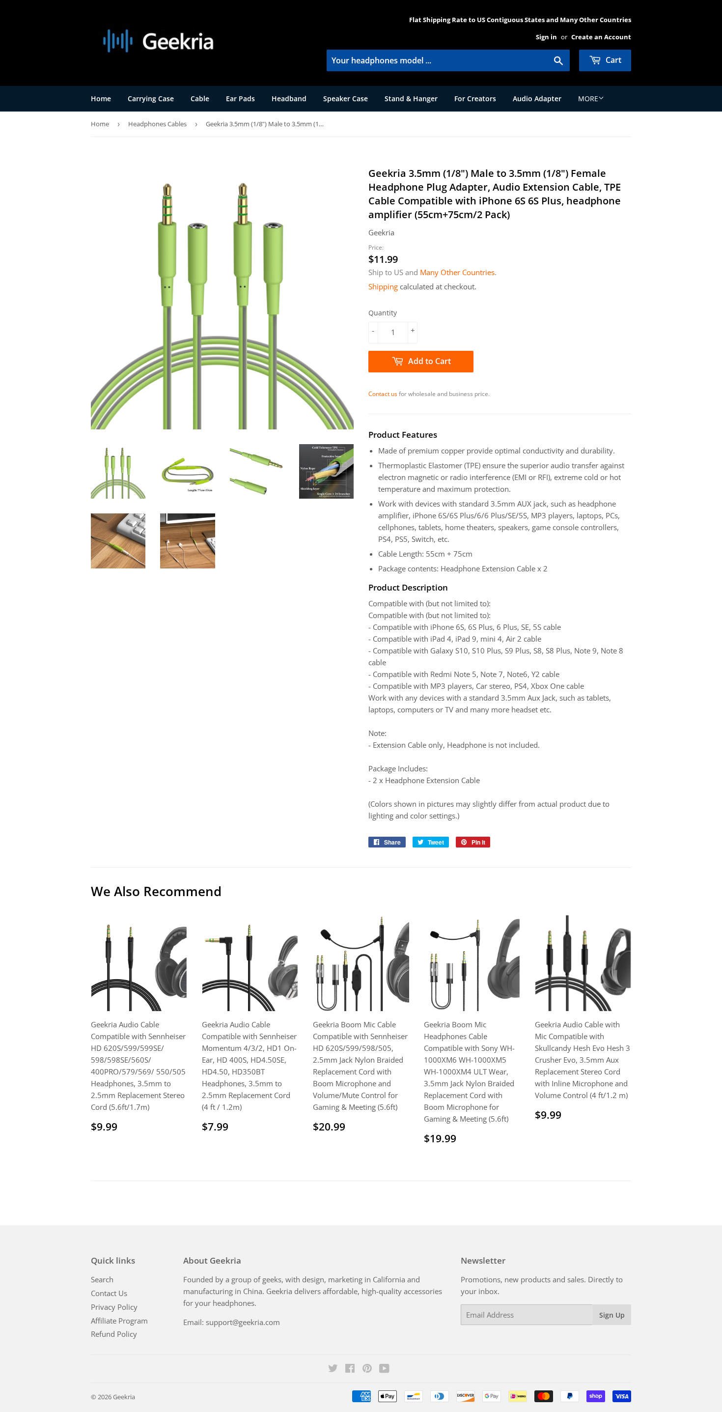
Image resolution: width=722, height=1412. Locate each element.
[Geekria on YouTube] (384, 1369)
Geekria (124, 1396)
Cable (200, 98)
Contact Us (109, 1293)
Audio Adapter (537, 98)
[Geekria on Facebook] (350, 1369)
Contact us (382, 394)
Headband (289, 98)
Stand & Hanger (411, 98)
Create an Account (601, 36)
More (588, 98)
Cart (612, 60)
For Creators (475, 98)
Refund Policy (114, 1334)
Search (102, 1279)
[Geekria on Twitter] (333, 1369)
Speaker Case (345, 98)
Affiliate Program (119, 1321)
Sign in (546, 36)
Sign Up (612, 1315)
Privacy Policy (114, 1307)
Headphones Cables (157, 123)
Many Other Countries (457, 272)
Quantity (382, 312)
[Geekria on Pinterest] (367, 1369)
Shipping (383, 286)
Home (101, 98)
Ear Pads (240, 98)
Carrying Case (151, 98)
